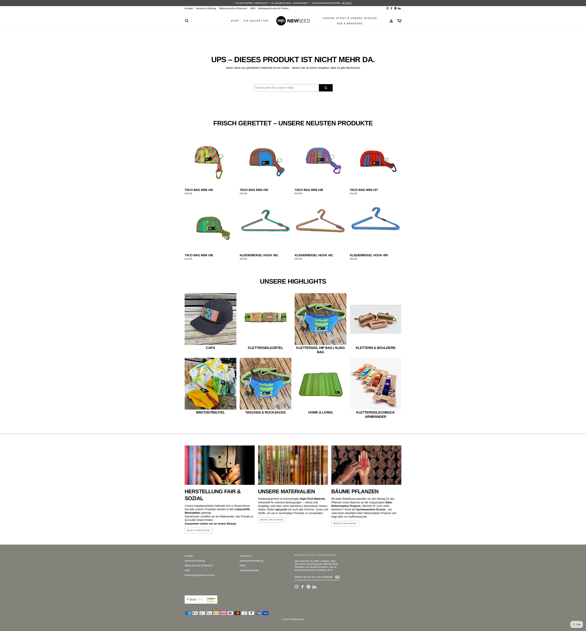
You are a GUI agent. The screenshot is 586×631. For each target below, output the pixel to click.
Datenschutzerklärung (251, 560)
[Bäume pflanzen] (366, 465)
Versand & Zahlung (206, 8)
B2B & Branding (350, 23)
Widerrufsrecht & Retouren (233, 8)
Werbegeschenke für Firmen (273, 8)
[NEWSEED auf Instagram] (296, 587)
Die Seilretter (256, 20)
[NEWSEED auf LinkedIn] (314, 587)
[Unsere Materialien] (293, 465)
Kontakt (189, 8)
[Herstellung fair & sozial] (220, 465)
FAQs (243, 565)
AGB (252, 8)
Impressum (246, 555)
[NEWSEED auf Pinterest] (308, 587)
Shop (235, 20)
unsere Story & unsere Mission (350, 18)
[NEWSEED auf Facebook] (302, 587)
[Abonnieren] (337, 577)
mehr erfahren (198, 530)
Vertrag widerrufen (249, 570)
